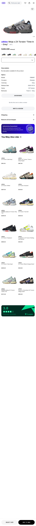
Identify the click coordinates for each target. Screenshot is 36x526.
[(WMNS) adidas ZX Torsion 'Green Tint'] (9, 278)
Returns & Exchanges (8, 119)
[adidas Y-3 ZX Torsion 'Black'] (9, 54)
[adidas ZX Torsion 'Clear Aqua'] (14, 54)
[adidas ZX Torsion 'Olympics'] (9, 226)
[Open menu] (34, 3)
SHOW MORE (18, 95)
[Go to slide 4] (9, 156)
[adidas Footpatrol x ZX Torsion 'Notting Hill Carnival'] (30, 54)
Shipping (4, 115)
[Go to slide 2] (25, 156)
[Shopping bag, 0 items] (29, 3)
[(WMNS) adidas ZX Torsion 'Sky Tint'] (9, 200)
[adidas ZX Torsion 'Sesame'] (26, 174)
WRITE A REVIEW (18, 108)
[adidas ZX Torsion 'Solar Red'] (19, 54)
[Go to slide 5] (27, 156)
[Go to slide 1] (7, 156)
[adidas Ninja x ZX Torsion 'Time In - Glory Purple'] (26, 148)
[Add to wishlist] (32, 9)
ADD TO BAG (26, 522)
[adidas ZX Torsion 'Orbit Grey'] (9, 148)
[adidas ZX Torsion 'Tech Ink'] (3, 54)
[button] (21, 137)
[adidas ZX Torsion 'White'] (25, 54)
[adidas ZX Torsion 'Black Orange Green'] (26, 252)
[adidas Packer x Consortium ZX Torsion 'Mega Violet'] (26, 278)
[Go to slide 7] (11, 156)
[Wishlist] (25, 3)
